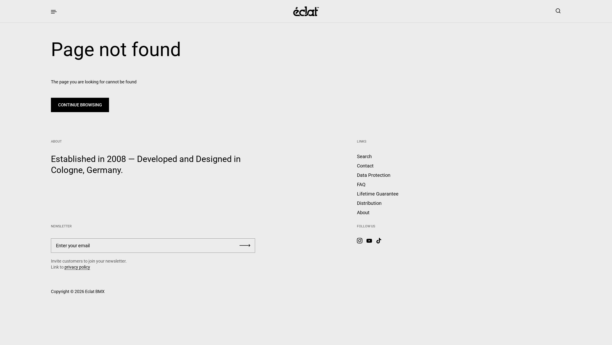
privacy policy (77, 267)
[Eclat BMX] (306, 11)
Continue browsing (80, 104)
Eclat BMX (94, 291)
